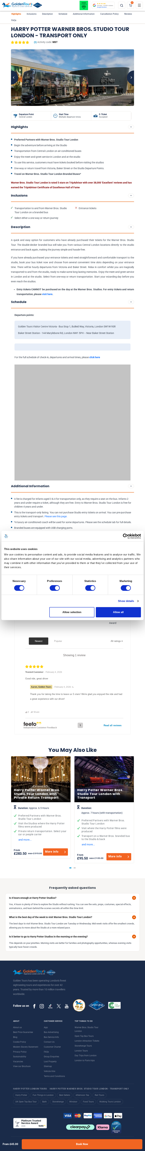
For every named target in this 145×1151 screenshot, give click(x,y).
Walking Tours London (110, 1101)
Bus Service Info (51, 1037)
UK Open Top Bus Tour (26, 1101)
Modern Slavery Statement (25, 1047)
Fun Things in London (43, 1095)
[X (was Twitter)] (59, 1006)
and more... (25, 839)
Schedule (63, 14)
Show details (126, 600)
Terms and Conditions (54, 1076)
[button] (24, 42)
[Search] (121, 5)
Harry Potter (21, 1095)
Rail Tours (99, 1095)
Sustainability (19, 1056)
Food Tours (88, 1101)
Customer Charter (52, 1047)
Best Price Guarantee (23, 1032)
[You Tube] (66, 1006)
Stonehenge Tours (83, 1046)
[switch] (55, 588)
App (46, 1027)
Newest (38, 641)
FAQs (13, 20)
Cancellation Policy (109, 14)
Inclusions (31, 14)
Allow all (118, 612)
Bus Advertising (51, 1032)
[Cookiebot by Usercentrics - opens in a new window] (125, 536)
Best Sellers (64, 1095)
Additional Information (84, 14)
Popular (58, 641)
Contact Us (49, 1042)
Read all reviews (112, 725)
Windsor (73, 1101)
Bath (44, 1101)
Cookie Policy (19, 1042)
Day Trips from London (86, 1055)
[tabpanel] (40, 807)
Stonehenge (58, 1101)
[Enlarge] (72, 77)
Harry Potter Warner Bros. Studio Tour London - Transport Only (89, 1089)
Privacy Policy (20, 1052)
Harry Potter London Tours (30, 1089)
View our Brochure (21, 1066)
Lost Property (50, 1061)
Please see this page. (56, 516)
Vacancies (18, 1061)
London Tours (81, 1051)
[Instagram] (42, 1006)
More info (52, 851)
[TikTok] (50, 1006)
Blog (15, 1037)
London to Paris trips (85, 1060)
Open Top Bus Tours (84, 1036)
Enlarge (72, 77)
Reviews (128, 14)
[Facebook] (34, 1006)
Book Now (82, 1144)
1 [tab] (70, 867)
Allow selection (71, 612)
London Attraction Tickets (87, 1041)
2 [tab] (75, 867)
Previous (11, 78)
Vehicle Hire (49, 1071)
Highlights (16, 14)
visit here (47, 294)
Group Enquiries (51, 1056)
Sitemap (48, 1066)
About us (17, 1027)
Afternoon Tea (82, 1095)
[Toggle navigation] (139, 5)
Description (47, 14)
